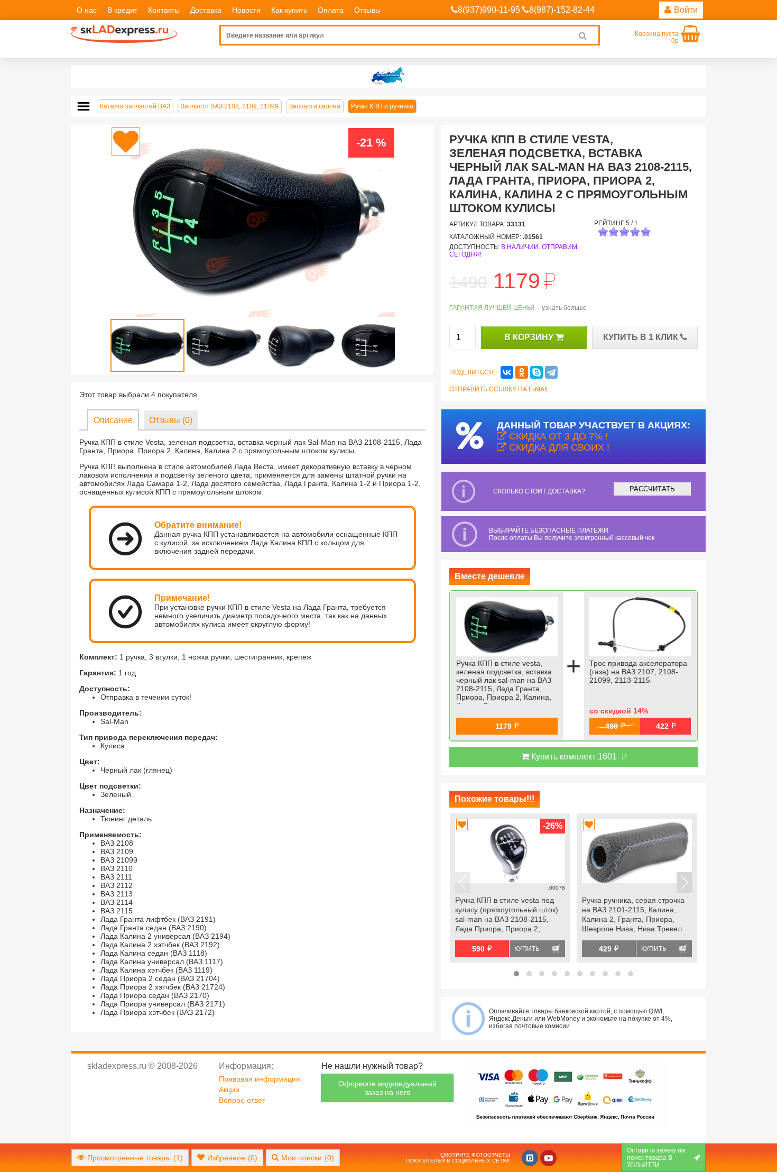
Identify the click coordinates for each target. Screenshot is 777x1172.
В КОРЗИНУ (530, 337)
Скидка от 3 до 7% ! (557, 436)
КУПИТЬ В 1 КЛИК (641, 337)
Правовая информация (259, 1079)
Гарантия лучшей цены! (491, 308)
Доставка (205, 10)
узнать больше (564, 308)
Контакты (164, 10)
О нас (87, 10)
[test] (388, 77)
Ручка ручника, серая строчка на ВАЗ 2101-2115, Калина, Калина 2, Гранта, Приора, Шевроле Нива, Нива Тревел (633, 914)
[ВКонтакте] (507, 372)
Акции (229, 1089)
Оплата (331, 10)
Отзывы (367, 10)
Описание (113, 420)
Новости (246, 10)
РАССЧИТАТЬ (652, 489)
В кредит (122, 10)
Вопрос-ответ (242, 1100)
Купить (527, 949)
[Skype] (536, 372)
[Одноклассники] (521, 372)
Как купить (289, 10)
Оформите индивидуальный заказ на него (387, 1087)
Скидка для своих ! (557, 447)
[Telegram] (551, 372)
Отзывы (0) (170, 420)
